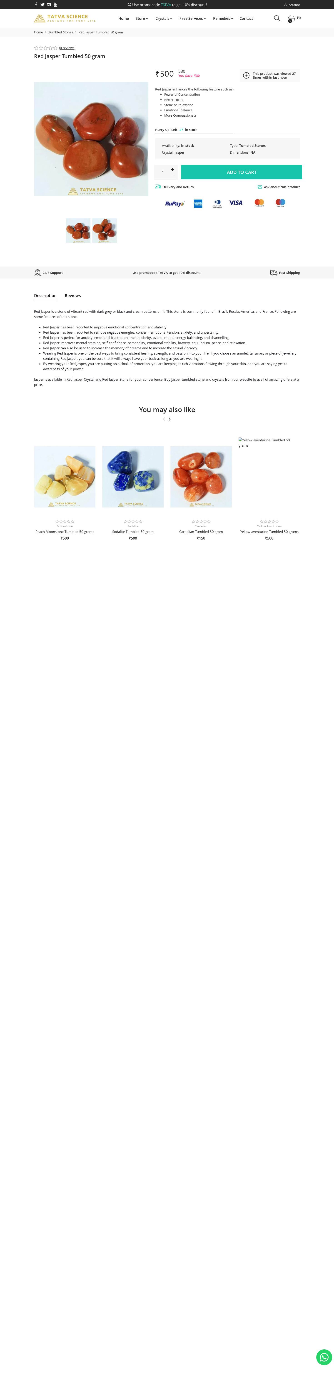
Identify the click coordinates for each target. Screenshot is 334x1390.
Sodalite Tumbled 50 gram (133, 531)
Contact (246, 18)
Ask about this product (282, 187)
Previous (42, 139)
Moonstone (65, 526)
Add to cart (242, 172)
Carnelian (201, 526)
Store (140, 18)
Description (45, 295)
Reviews (73, 295)
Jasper (179, 152)
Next (140, 139)
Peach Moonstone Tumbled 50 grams (64, 531)
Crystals (162, 18)
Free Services (191, 18)
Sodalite (132, 526)
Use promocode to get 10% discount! (169, 4)
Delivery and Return (178, 187)
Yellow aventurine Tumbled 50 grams (269, 531)
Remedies (221, 18)
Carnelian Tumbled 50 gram (201, 531)
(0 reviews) (67, 48)
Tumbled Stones (60, 32)
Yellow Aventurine (269, 526)
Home (123, 18)
